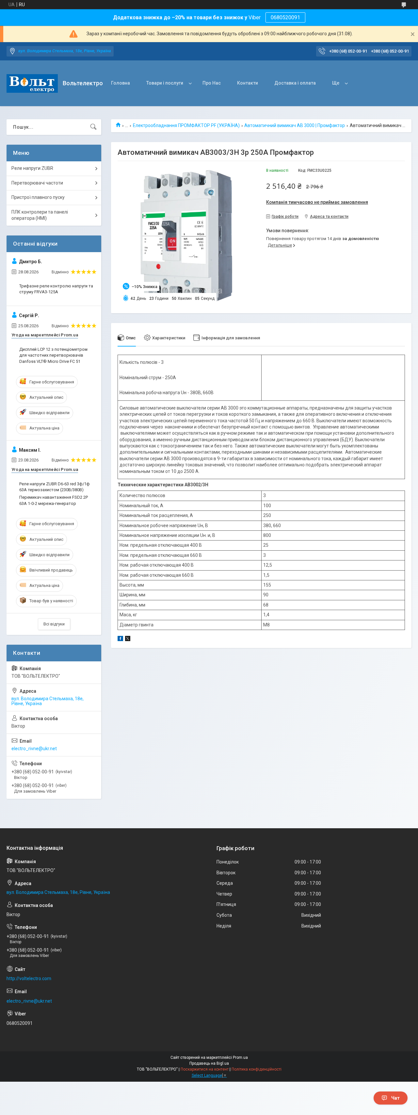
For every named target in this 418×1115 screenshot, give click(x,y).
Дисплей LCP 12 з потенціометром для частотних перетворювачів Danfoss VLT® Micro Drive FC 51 (53, 355)
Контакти (247, 83)
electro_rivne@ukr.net (34, 748)
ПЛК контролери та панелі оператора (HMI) (39, 215)
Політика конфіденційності (256, 1069)
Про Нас (211, 83)
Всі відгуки (54, 624)
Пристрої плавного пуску (38, 197)
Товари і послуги (164, 83)
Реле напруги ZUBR (32, 168)
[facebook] (120, 639)
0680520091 (285, 17)
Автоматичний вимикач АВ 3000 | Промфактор (294, 125)
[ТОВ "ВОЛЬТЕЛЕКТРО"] (32, 83)
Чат (395, 1098)
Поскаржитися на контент (205, 1069)
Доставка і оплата (295, 83)
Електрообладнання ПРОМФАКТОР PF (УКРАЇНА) (186, 125)
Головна (120, 83)
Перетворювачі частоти (37, 183)
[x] (127, 639)
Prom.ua (240, 1057)
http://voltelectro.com (29, 978)
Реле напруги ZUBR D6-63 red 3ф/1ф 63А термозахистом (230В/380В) (54, 486)
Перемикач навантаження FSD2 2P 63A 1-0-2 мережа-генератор (53, 500)
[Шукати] (93, 127)
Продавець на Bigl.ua (209, 1063)
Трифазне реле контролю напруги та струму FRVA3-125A (56, 288)
